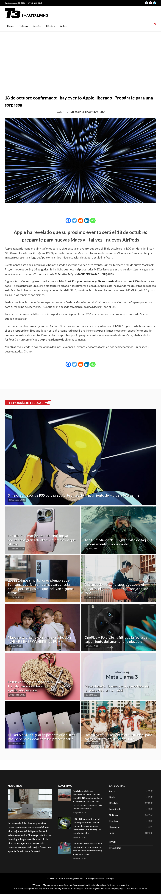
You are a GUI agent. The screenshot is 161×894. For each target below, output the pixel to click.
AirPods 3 (55, 326)
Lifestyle (50, 25)
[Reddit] (80, 220)
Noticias (23, 25)
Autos (63, 25)
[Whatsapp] (93, 220)
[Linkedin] (86, 220)
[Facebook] (68, 220)
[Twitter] (74, 220)
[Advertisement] (80, 55)
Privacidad (115, 847)
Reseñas (37, 25)
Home (10, 25)
